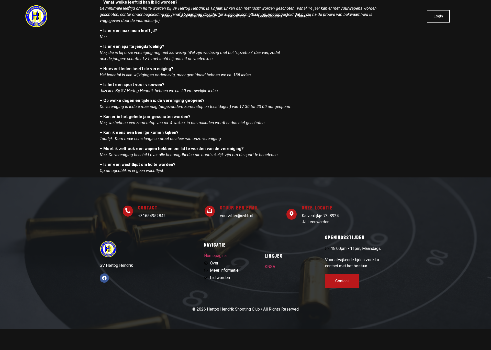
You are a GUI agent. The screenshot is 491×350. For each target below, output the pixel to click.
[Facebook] (104, 278)
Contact (302, 16)
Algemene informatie (197, 16)
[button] (200, 16)
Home (167, 16)
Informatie (237, 16)
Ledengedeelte (270, 16)
